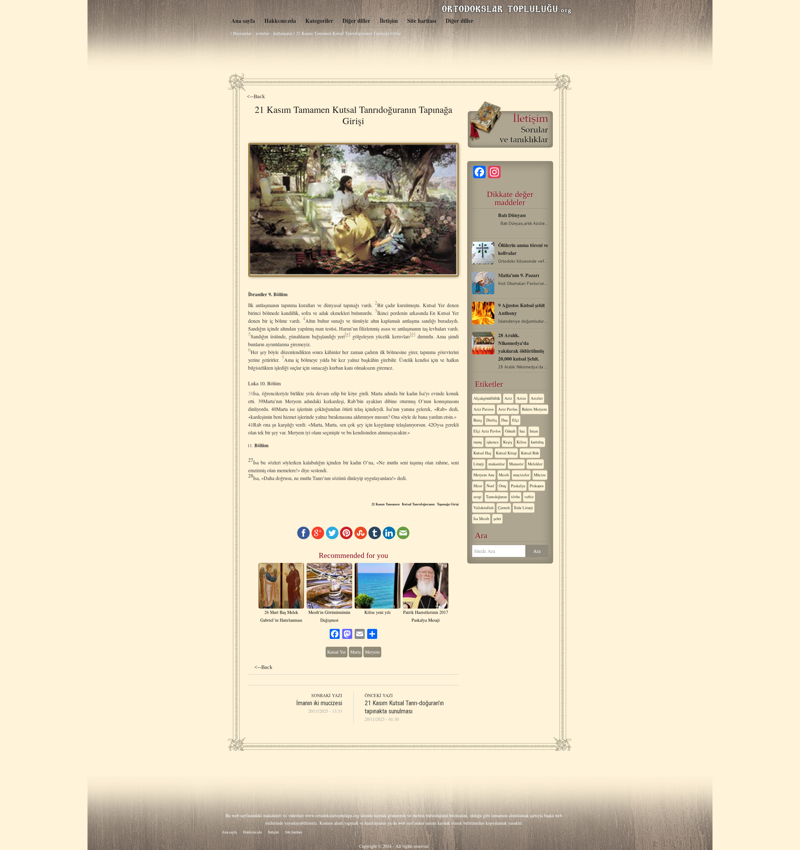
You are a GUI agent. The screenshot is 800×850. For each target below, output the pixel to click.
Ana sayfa (243, 21)
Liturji (478, 464)
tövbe (515, 496)
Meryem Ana (483, 475)
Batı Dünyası (512, 215)
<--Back (256, 96)
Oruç (503, 485)
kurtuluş (537, 442)
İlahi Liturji (523, 507)
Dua (504, 420)
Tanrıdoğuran (496, 496)
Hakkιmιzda (280, 21)
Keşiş (507, 442)
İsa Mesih (481, 518)
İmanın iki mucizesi (319, 703)
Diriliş (491, 420)
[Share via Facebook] (303, 537)
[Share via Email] (403, 537)
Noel (490, 485)
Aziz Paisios (483, 409)
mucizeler (521, 475)
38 (250, 393)
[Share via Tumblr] (374, 537)
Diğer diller (356, 21)
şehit (497, 518)
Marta (355, 652)
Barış (477, 420)
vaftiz (529, 496)
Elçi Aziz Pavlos (487, 431)
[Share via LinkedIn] (389, 537)
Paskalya (518, 485)
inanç (477, 442)
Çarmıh (504, 507)
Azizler (537, 398)
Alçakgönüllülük (486, 398)
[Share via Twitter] (332, 537)
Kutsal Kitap (506, 453)
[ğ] (412, 334)
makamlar (496, 464)
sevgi (477, 496)
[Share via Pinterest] (346, 537)
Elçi (515, 420)
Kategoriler (319, 21)
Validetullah (483, 507)
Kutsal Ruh (530, 453)
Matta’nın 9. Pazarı (518, 275)
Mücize (540, 475)
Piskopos (537, 485)
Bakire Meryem (534, 409)
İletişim (389, 21)
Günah (510, 431)
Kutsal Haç (482, 453)
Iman (534, 431)
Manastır (516, 464)
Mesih (504, 475)
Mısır (477, 485)
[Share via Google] (318, 537)
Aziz (508, 398)
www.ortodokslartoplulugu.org (332, 815)
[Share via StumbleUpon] (360, 537)
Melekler (535, 464)
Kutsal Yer (336, 652)
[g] (347, 334)
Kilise (522, 442)
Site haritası (421, 21)
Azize (521, 398)
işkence (493, 442)
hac (522, 431)
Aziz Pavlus (508, 409)
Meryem (372, 652)
